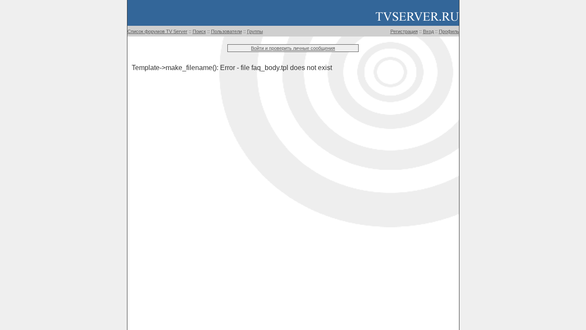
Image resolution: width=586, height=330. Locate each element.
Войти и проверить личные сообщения (293, 48)
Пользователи (226, 31)
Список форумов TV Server (157, 31)
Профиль (449, 31)
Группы (255, 31)
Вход (428, 31)
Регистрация (404, 31)
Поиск (199, 31)
